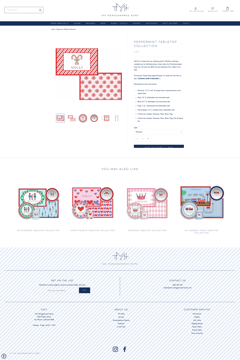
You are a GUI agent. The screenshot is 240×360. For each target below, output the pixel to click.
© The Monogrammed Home (25, 353)
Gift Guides (170, 24)
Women (90, 24)
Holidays (152, 24)
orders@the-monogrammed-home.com (178, 288)
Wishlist (213, 11)
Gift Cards (197, 320)
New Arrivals (59, 24)
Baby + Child (119, 24)
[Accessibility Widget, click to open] (3, 356)
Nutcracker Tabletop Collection (38, 231)
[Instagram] (115, 349)
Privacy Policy (197, 330)
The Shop (121, 314)
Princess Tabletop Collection (147, 231)
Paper (136, 24)
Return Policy (197, 327)
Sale (186, 24)
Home (77, 24)
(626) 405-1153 (177, 285)
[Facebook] (124, 349)
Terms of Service (197, 333)
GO (85, 290)
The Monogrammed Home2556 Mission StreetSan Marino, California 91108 (44, 317)
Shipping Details (197, 323)
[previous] (8, 206)
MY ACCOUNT (197, 11)
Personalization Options (121, 320)
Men (103, 24)
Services (121, 317)
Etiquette (121, 323)
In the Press (121, 327)
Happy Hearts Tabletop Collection (93, 231)
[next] (232, 206)
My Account (197, 314)
